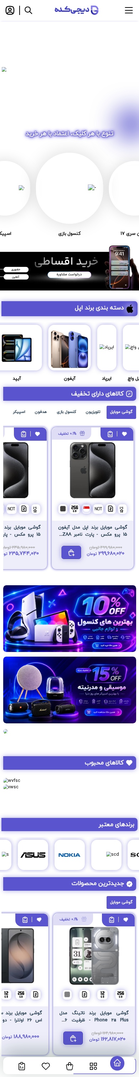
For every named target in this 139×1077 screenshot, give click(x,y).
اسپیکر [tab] (19, 412)
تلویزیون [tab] (93, 412)
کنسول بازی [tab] (66, 412)
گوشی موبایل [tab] (121, 412)
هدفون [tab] (41, 412)
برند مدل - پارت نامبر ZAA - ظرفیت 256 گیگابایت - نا (92, 534)
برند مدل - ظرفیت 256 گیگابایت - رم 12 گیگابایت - (94, 1020)
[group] (69, 69)
